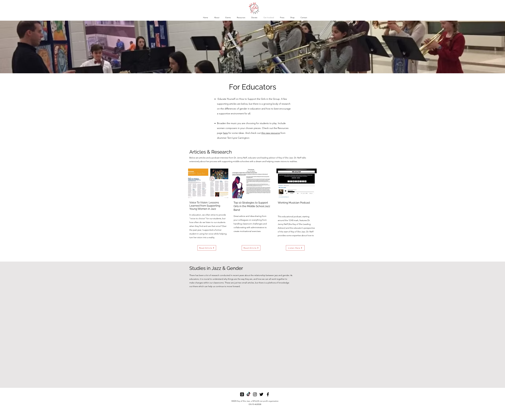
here (225, 133)
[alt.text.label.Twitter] (261, 394)
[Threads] (242, 394)
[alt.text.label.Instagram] (254, 394)
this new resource (270, 133)
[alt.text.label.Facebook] (267, 394)
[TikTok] (248, 394)
